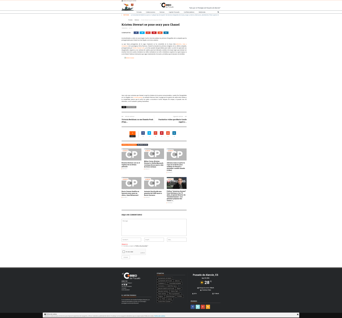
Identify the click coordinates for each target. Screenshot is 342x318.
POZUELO (179, 296)
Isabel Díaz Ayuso (172, 286)
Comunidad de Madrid (175, 283)
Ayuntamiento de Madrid (164, 278)
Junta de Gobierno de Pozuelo (166, 288)
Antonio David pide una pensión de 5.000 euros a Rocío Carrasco (153, 193)
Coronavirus (161, 286)
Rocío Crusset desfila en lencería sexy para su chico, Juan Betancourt (130, 193)
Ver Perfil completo (127, 286)
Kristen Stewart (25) (138, 48)
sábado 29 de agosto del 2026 (129, 0)
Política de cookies (159, 316)
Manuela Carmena (163, 291)
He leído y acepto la (135, 246)
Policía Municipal (170, 296)
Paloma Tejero (174, 291)
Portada (139, 12)
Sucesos (169, 299)
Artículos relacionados (129, 144)
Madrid (179, 288)
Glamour (124, 20)
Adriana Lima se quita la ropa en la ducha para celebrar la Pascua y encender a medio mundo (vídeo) (176, 166)
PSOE (163, 299)
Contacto (124, 288)
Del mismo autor (142, 144)
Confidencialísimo (189, 12)
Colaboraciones (150, 12)
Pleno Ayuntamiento (174, 293)
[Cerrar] (297, 314)
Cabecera (177, 281)
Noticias (162, 12)
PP (159, 299)
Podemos (160, 296)
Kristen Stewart (131, 107)
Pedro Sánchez (162, 293)
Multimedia (202, 12)
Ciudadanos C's (162, 283)
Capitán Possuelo (174, 12)
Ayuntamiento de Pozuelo (165, 281)
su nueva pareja (137, 97)
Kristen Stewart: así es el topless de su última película (131, 164)
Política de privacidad (141, 246)
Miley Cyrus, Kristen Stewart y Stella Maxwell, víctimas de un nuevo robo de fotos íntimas (153, 164)
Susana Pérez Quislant (164, 301)
